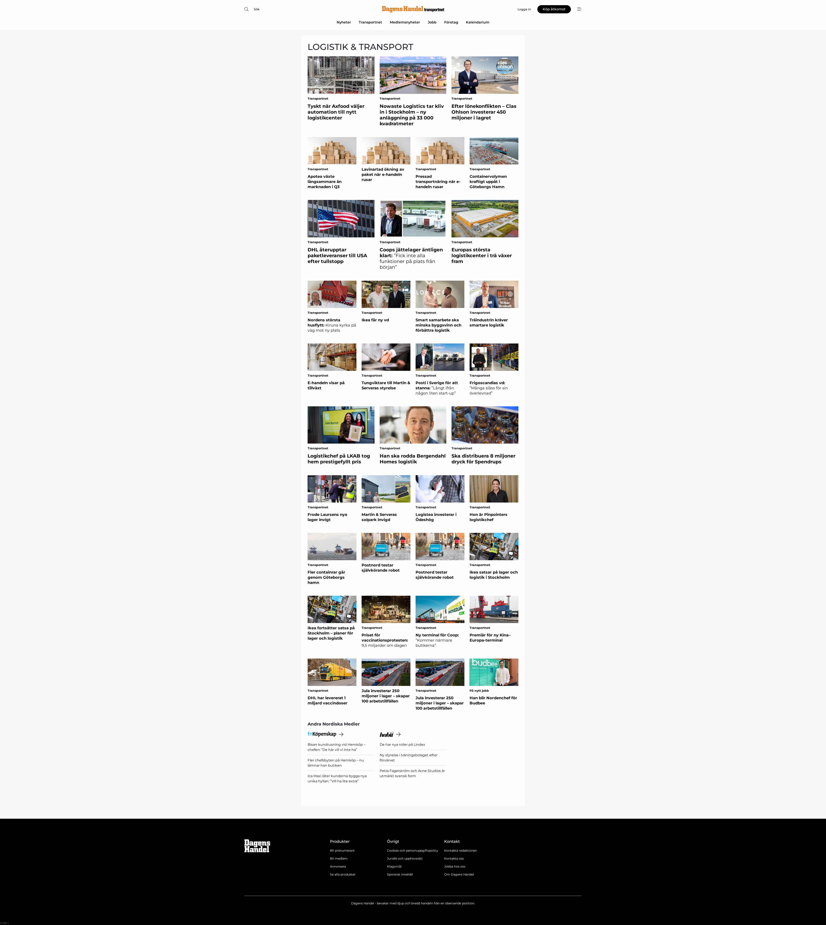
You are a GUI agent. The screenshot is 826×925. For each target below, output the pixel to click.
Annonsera (338, 866)
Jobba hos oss (454, 866)
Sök (257, 9)
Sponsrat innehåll (400, 874)
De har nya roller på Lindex (402, 744)
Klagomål (394, 866)
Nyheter (344, 22)
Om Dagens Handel (459, 874)
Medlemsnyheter (405, 22)
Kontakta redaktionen (460, 850)
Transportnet (370, 22)
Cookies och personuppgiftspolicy (412, 850)
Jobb (432, 22)
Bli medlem (339, 858)
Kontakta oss (454, 858)
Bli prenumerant (342, 850)
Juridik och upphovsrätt (405, 858)
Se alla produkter (343, 874)
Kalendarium (477, 22)
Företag (451, 22)
